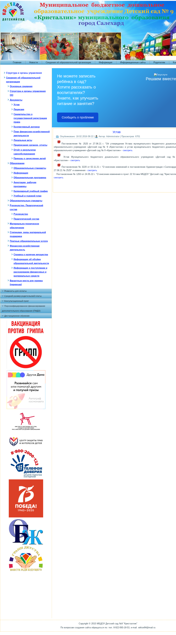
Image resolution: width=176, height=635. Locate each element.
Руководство (21, 214)
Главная (17, 62)
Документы (16, 100)
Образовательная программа (30, 177)
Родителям (159, 62)
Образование (17, 163)
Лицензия (19, 109)
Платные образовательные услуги (29, 241)
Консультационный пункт (16, 301)
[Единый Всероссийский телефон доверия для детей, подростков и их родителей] (26, 477)
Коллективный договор (27, 126)
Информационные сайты (133, 62)
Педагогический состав (26, 219)
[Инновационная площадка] (26, 434)
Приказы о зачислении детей (30, 158)
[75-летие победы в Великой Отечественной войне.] (26, 516)
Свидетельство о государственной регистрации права (30, 118)
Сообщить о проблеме (78, 117)
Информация (105, 62)
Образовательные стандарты (30, 168)
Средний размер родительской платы (23, 296)
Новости (33, 62)
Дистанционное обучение (17, 316)
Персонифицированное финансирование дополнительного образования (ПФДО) (23, 308)
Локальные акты (23, 140)
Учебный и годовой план (27, 196)
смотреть (128, 150)
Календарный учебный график (31, 191)
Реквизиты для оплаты (15, 291)
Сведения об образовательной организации (68, 62)
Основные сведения (21, 86)
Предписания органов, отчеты (30, 145)
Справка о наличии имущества (31, 254)
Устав (17, 104)
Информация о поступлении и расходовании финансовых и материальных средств (30, 272)
